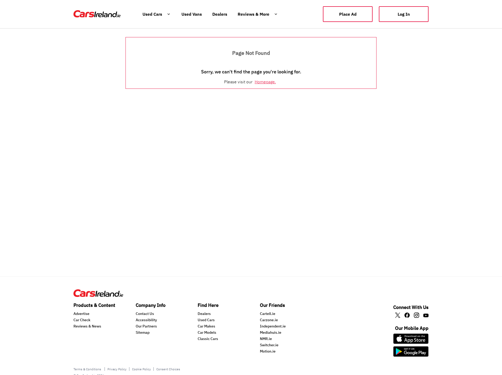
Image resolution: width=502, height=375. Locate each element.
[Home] (98, 295)
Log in (404, 14)
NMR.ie (266, 338)
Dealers (204, 313)
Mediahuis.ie (270, 332)
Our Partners (146, 326)
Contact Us (145, 313)
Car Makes (206, 326)
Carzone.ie (269, 320)
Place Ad (348, 14)
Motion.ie (268, 351)
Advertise (81, 313)
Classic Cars (208, 338)
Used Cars (206, 320)
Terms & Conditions (87, 369)
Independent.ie (273, 326)
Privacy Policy (117, 369)
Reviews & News (87, 326)
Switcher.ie (269, 345)
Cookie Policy (141, 369)
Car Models (207, 332)
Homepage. (265, 81)
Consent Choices (168, 369)
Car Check (81, 320)
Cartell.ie (267, 313)
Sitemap (143, 332)
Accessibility (146, 320)
